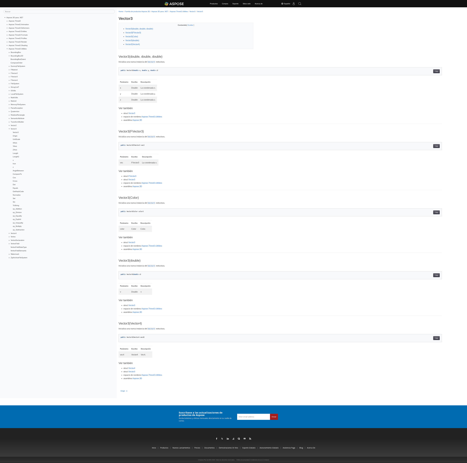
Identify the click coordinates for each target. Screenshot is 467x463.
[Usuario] (294, 3)
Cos (14, 178)
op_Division (17, 212)
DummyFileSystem (18, 66)
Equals (15, 188)
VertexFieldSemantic (18, 251)
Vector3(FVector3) (133, 33)
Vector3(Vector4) (132, 44)
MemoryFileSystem (18, 104)
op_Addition (17, 209)
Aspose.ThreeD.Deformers (19, 28)
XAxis (15, 143)
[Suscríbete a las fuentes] (250, 438)
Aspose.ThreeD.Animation (19, 24)
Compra (225, 4)
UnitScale (16, 139)
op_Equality (17, 216)
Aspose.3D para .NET (14, 17)
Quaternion (15, 111)
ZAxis (15, 150)
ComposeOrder (16, 63)
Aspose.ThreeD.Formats (18, 35)
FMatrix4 (14, 70)
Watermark (15, 254)
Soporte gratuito (249, 448)
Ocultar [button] (191, 25)
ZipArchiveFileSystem (19, 258)
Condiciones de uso (256, 460)
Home (121, 11)
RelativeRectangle (18, 115)
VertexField (15, 244)
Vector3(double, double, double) (139, 29)
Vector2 (14, 125)
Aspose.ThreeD (15, 21)
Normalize (17, 195)
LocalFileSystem (17, 94)
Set (14, 198)
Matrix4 (13, 101)
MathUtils (14, 98)
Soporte (235, 4)
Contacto (266, 460)
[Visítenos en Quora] (239, 438)
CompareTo (17, 174)
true (14, 164)
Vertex (13, 237)
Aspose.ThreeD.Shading (18, 45)
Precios (197, 448)
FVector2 (14, 73)
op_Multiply (17, 226)
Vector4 (14, 233)
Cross (15, 181)
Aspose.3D (137, 120)
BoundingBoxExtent (18, 59)
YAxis (15, 146)
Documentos (209, 448)
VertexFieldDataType (19, 247)
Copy (436, 71)
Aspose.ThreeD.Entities (18, 31)
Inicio (154, 448)
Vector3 (14, 129)
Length (15, 153)
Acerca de (259, 4)
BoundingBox (16, 52)
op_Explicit (17, 219)
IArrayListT (15, 87)
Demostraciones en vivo (228, 448)
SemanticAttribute (17, 118)
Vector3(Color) (131, 37)
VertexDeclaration (17, 240)
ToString (16, 205)
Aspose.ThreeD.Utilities (18, 49)
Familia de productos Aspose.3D (137, 11)
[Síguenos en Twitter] (222, 438)
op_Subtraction (18, 230)
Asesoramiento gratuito (269, 448)
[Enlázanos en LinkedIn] (227, 438)
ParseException (17, 108)
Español (286, 4)
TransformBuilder (17, 122)
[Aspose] (174, 4)
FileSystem (15, 84)
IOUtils (13, 91)
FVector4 (14, 80)
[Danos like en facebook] (216, 438)
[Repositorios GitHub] (244, 438)
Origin (15, 136)
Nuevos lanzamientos (181, 448)
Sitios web (247, 4)
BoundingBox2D (17, 56)
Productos (214, 4)
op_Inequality (18, 223)
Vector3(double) (132, 40)
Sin (14, 202)
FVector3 (14, 77)
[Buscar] (300, 3)
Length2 (16, 157)
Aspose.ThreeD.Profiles (18, 38)
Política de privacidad (243, 460)
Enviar (274, 417)
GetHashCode (18, 191)
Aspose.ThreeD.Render (18, 42)
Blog (301, 448)
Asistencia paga (289, 448)
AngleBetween (18, 171)
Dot (14, 184)
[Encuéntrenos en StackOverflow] (233, 438)
